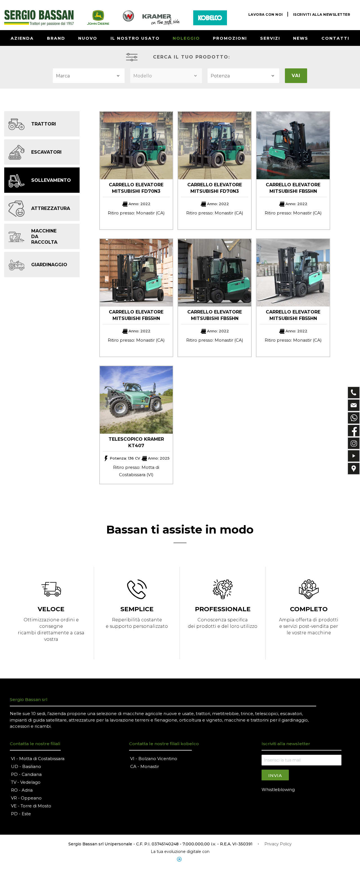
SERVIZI (270, 38)
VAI (296, 75)
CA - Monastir (144, 766)
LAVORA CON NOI (265, 14)
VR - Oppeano (26, 798)
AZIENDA (22, 38)
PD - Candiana (26, 774)
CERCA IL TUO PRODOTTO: (191, 57)
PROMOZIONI (230, 38)
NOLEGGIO (186, 38)
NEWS (300, 38)
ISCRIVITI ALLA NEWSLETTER (321, 14)
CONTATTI (335, 38)
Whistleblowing (278, 789)
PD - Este (21, 813)
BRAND (56, 38)
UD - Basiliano (26, 766)
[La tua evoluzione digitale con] (180, 859)
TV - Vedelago (25, 782)
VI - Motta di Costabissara (37, 758)
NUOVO (87, 38)
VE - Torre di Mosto (31, 805)
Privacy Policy (278, 843)
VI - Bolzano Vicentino (153, 758)
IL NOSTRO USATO (135, 38)
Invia (275, 775)
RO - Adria (22, 790)
